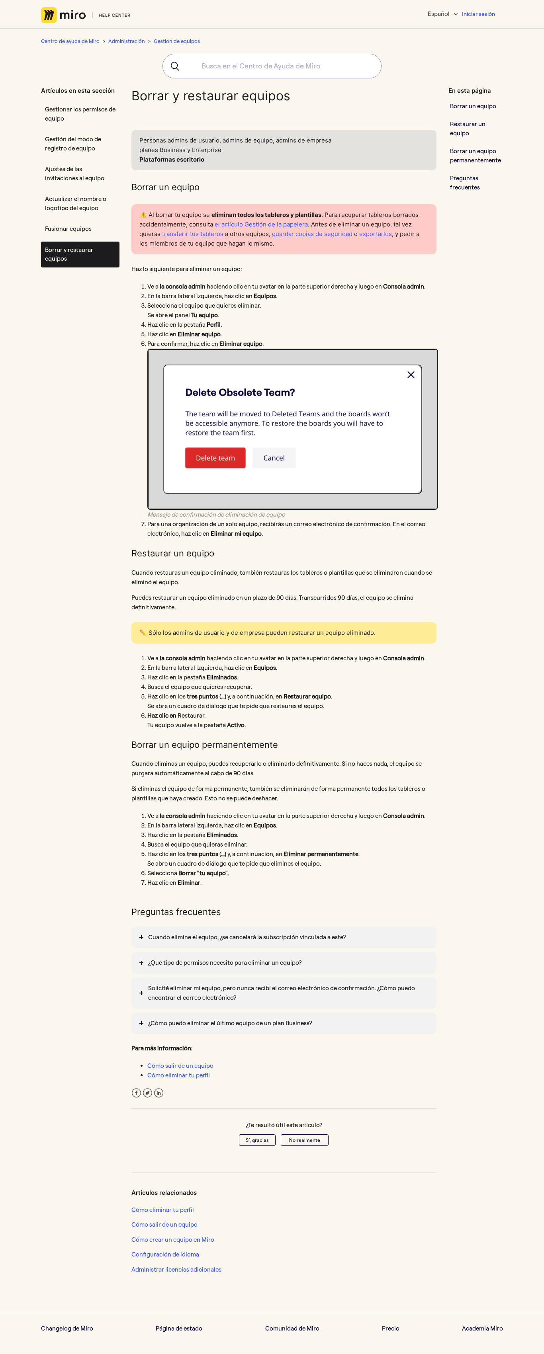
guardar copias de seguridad (312, 234)
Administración (126, 41)
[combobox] (272, 66)
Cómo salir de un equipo (180, 1065)
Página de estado (179, 1328)
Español (439, 14)
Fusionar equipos (68, 228)
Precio (390, 1328)
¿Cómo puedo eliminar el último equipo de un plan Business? (230, 1023)
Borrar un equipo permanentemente (475, 155)
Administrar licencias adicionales (176, 1269)
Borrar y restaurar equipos (69, 254)
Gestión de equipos (177, 41)
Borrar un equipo (473, 105)
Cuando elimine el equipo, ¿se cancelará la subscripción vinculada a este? (247, 937)
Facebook (136, 1093)
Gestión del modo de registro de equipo (73, 143)
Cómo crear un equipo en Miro (172, 1239)
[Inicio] (86, 15)
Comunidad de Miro (292, 1328)
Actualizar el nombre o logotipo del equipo (75, 203)
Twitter (148, 1093)
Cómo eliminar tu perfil (178, 1075)
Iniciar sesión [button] (478, 14)
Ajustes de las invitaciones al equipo (74, 173)
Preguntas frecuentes (465, 182)
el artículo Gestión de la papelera (261, 224)
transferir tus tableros (192, 234)
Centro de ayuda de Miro (70, 41)
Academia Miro (482, 1328)
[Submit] (172, 66)
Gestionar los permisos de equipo (80, 113)
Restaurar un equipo (467, 128)
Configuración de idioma (165, 1254)
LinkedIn (159, 1093)
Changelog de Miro (67, 1328)
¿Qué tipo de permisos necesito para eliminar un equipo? (224, 962)
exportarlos (375, 234)
